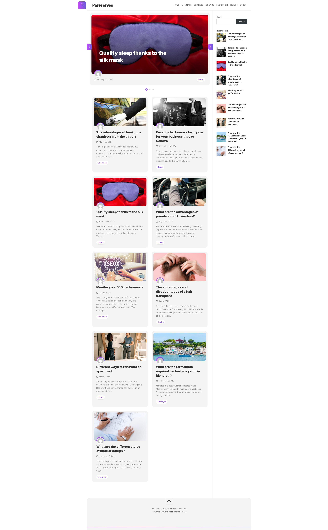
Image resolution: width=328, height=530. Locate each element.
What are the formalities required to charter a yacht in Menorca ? (178, 371)
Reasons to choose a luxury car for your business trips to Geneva (179, 136)
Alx (184, 512)
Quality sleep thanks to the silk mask (107, 16)
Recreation (222, 5)
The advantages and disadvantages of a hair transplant (174, 291)
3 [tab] (153, 89)
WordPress (168, 512)
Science (210, 5)
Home (176, 5)
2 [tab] (149, 89)
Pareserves (102, 5)
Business (198, 5)
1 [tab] (146, 89)
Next (210, 47)
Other (243, 5)
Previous (89, 47)
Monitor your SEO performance (120, 287)
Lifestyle (186, 5)
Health (233, 5)
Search (220, 17)
